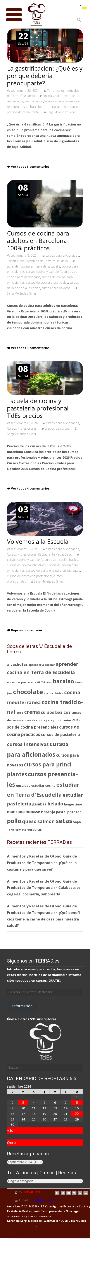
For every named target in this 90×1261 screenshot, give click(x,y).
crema (32, 711)
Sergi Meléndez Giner (61, 112)
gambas (39, 804)
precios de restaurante (23, 112)
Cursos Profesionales (22, 428)
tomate (20, 830)
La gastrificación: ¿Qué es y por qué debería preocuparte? (45, 75)
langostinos (73, 804)
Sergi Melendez (31, 1221)
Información (22, 1005)
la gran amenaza (56, 101)
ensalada (23, 785)
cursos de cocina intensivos (26, 565)
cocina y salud (52, 96)
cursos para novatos (56, 288)
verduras (34, 829)
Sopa (77, 822)
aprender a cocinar (41, 665)
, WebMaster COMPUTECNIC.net (64, 1221)
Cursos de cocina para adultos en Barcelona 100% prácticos (38, 240)
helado (55, 804)
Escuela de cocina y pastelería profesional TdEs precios (38, 408)
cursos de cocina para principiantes (46, 720)
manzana (16, 811)
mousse (33, 811)
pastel (61, 812)
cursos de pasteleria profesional (29, 576)
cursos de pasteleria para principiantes (53, 570)
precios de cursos (57, 428)
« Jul (11, 1130)
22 (77, 1113)
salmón (46, 821)
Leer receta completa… (27, 155)
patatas (74, 811)
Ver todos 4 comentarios (30, 488)
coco (19, 713)
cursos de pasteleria (60, 734)
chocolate (28, 691)
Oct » (12, 1142)
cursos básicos (56, 712)
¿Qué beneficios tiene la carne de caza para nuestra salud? (44, 919)
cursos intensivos (28, 744)
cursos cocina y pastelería (44, 271)
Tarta (10, 829)
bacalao (63, 681)
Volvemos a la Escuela (37, 541)
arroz (41, 682)
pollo (14, 821)
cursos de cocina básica (61, 560)
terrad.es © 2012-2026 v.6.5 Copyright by (35, 1206)
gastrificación (34, 101)
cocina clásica (53, 693)
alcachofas (17, 664)
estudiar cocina (43, 785)
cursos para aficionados (62, 255)
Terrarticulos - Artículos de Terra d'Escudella (37, 261)
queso (29, 821)
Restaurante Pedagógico (55, 554)
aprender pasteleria (21, 682)
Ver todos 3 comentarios (30, 166)
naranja (48, 811)
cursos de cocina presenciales (47, 282)
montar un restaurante (62, 107)
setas (64, 820)
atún (49, 682)
